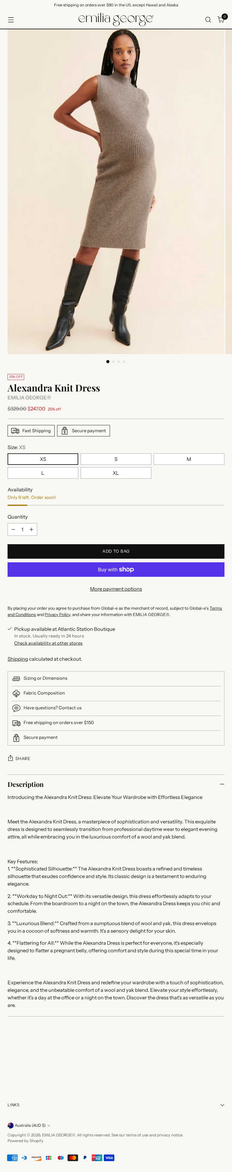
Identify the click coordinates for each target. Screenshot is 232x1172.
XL (116, 473)
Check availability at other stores (48, 643)
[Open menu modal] (11, 19)
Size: (16, 447)
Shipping (18, 659)
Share (22, 758)
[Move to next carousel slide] (219, 1064)
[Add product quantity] (31, 529)
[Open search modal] (208, 19)
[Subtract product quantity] (13, 529)
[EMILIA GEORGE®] (116, 19)
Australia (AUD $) (30, 1125)
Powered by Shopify (26, 1140)
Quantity (18, 517)
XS (43, 459)
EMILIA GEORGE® (29, 397)
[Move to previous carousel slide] (205, 1064)
